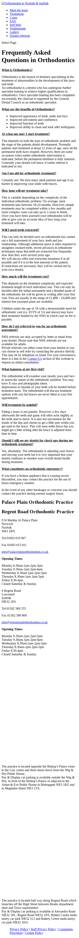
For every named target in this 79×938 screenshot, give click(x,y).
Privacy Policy (19, 929)
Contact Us (34, 358)
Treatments (17, 14)
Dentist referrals (20, 35)
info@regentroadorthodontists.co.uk (25, 622)
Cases (13, 17)
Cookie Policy (34, 933)
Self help (15, 25)
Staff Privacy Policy (43, 929)
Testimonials (18, 28)
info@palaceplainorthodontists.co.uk (25, 552)
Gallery (14, 32)
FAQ (13, 21)
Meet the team (19, 10)
